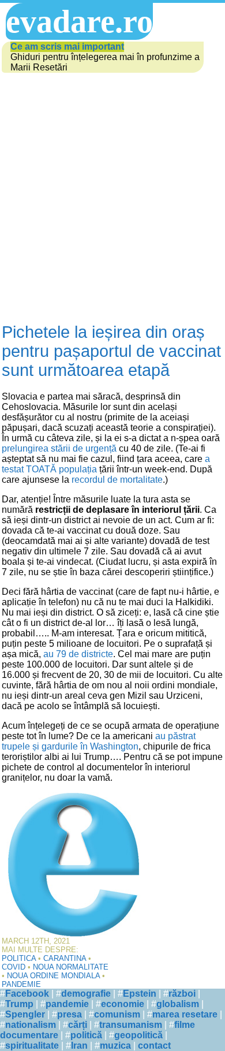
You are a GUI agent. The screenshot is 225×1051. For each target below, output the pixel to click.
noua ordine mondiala (53, 975)
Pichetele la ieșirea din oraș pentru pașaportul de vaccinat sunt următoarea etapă (111, 351)
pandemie (21, 984)
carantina (64, 958)
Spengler (25, 1014)
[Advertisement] (112, 198)
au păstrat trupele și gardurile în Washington (99, 741)
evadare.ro (79, 21)
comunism (117, 1014)
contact (154, 1045)
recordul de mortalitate (117, 479)
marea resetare (184, 1014)
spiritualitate (32, 1045)
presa (69, 1014)
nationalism (30, 1025)
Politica (19, 958)
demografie (86, 993)
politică (86, 1035)
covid (13, 967)
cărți (77, 1025)
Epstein (139, 993)
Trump (19, 1004)
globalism (177, 1004)
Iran (79, 1045)
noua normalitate (70, 967)
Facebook (27, 993)
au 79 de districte (78, 654)
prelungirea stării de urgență (59, 448)
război (182, 993)
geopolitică (138, 1035)
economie (122, 1004)
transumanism (130, 1025)
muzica (115, 1045)
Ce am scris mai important (67, 46)
